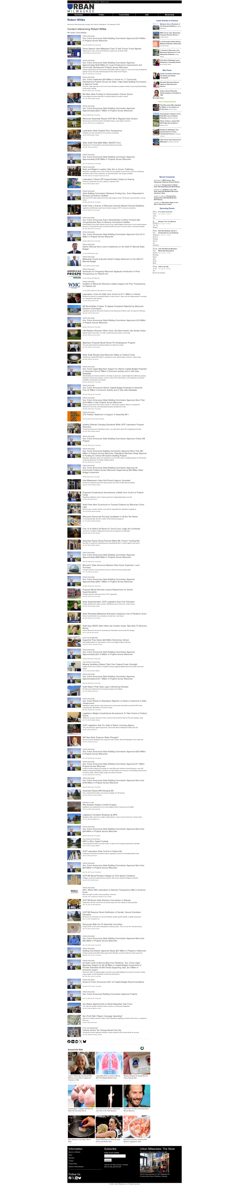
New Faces (167, 70)
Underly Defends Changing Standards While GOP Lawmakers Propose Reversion (113, 425)
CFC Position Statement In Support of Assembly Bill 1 (106, 414)
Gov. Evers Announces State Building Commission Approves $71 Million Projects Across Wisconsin (114, 765)
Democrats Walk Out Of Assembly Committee (102, 924)
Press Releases (81, 32)
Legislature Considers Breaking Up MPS (100, 814)
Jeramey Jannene (96, 53)
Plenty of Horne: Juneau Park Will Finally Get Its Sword (170, 122)
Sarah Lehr (95, 691)
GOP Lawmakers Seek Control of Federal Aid (102, 851)
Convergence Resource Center (100, 175)
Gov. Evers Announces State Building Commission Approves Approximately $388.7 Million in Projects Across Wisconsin (109, 580)
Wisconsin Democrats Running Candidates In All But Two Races (110, 516)
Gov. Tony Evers (96, 45)
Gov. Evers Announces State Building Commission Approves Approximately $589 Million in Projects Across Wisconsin (109, 555)
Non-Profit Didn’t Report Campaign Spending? (102, 1016)
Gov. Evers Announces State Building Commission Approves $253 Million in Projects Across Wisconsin (114, 752)
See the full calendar (159, 273)
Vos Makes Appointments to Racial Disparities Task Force (107, 1003)
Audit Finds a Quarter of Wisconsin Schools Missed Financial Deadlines (113, 205)
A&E (147, 15)
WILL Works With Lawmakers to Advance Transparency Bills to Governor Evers (114, 891)
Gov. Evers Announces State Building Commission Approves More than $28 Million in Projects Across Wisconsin (113, 830)
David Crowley (95, 266)
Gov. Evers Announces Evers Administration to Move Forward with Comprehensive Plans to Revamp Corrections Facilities (111, 221)
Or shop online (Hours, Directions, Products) (153, 1176)
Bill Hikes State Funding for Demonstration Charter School (108, 94)
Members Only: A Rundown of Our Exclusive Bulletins (170, 25)
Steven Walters (96, 670)
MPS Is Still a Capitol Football (95, 841)
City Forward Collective (98, 419)
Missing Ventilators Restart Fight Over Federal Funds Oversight (110, 664)
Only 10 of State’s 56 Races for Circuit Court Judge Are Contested (111, 528)
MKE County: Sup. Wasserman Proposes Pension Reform (170, 34)
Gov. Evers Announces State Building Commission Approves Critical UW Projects (114, 439)
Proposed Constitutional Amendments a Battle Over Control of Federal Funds (113, 493)
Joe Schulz (95, 359)
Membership (169, 15)
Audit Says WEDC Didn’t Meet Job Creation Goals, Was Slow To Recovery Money (115, 626)
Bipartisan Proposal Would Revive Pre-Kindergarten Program (109, 342)
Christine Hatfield (97, 795)
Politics (101, 15)
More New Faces (158, 98)
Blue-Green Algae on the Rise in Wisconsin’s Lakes (166, 203)
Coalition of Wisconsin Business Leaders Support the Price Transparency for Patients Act (114, 284)
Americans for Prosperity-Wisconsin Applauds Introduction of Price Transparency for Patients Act (111, 272)
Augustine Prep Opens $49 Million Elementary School (106, 639)
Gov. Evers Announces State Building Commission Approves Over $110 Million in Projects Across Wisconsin (114, 235)
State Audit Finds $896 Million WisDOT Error (102, 142)
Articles (72, 32)
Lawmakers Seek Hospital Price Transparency (102, 130)
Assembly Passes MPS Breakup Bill (98, 790)
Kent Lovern (95, 253)
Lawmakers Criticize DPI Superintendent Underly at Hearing (108, 179)
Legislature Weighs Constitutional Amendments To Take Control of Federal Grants (115, 714)
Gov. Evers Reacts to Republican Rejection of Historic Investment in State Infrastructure (114, 702)
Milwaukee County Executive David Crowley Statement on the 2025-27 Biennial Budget (113, 260)
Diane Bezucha (96, 904)
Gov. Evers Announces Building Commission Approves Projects (110, 994)
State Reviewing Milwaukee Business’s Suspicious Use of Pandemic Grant (114, 613)
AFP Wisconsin (96, 278)
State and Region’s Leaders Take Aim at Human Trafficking (108, 169)
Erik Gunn (95, 147)
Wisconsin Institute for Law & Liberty (101, 896)
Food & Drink (124, 15)
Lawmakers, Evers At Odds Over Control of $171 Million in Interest (111, 294)
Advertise (71, 1158)
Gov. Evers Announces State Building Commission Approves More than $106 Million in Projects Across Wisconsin (113, 781)
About (70, 1155)
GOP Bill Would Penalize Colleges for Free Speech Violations (109, 875)
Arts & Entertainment (167, 101)
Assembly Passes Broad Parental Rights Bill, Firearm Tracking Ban (111, 540)
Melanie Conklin (96, 1008)
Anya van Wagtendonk (98, 123)
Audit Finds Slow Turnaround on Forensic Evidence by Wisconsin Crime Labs (113, 505)
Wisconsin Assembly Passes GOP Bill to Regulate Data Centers (110, 118)
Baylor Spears (96, 98)
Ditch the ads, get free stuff (112, 1167)
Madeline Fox (96, 819)
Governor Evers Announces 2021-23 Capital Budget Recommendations (113, 981)
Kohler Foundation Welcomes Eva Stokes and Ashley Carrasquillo (170, 76)
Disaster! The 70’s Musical (167, 221)
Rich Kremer (95, 300)
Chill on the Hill (163, 267)
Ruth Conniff (95, 928)
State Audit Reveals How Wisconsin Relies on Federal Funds (109, 354)
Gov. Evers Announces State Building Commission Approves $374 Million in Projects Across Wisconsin (114, 39)
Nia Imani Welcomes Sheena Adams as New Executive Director (169, 84)
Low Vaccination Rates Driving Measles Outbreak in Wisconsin (170, 43)
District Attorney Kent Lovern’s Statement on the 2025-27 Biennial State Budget (113, 247)
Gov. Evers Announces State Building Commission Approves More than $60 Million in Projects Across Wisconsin (113, 866)
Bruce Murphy (96, 809)
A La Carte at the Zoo (165, 212)
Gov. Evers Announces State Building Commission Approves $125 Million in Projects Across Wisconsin (114, 321)
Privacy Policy (73, 1164)
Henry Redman (96, 533)
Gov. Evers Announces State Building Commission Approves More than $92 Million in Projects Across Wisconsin (113, 939)
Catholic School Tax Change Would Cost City (102, 1030)
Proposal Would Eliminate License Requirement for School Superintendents (108, 590)
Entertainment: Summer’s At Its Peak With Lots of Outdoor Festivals (170, 116)
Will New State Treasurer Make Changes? (101, 737)
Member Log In (105, 2)
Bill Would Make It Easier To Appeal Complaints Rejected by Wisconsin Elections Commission (113, 307)
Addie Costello (96, 485)
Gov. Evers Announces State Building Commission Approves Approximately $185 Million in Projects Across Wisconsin (109, 158)
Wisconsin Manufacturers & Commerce (102, 290)
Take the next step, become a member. (116, 1165)
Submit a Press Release (76, 1167)
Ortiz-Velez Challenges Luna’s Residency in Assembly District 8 (170, 62)
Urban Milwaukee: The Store (157, 1149)
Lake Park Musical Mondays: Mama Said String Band (167, 250)
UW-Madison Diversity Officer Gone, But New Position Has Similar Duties (114, 330)
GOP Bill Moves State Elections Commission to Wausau (107, 900)
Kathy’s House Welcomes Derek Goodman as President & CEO (170, 93)
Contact (71, 1161)
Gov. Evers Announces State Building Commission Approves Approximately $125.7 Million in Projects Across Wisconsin (109, 677)
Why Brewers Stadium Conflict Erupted (99, 804)
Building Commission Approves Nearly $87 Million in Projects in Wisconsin (114, 950)
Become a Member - (95, 2)
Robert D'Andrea (96, 511)
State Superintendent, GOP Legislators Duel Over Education (109, 601)
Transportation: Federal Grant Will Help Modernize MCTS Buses (167, 186)
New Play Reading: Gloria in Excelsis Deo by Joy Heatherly (168, 232)
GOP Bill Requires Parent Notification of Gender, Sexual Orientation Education (112, 913)
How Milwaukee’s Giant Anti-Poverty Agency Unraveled (106, 480)
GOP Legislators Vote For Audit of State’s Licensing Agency (108, 725)
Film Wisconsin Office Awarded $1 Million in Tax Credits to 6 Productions (170, 107)
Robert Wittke (76, 20)
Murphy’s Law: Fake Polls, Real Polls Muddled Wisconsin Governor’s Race (166, 191)
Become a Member (74, 1152)
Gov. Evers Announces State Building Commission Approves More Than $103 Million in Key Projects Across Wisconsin (114, 401)
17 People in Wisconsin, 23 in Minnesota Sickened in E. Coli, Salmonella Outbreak (170, 52)
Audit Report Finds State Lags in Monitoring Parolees (105, 686)
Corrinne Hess (96, 210)
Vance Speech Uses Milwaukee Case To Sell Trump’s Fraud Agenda (112, 48)
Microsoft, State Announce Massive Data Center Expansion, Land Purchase (111, 566)
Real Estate (79, 15)
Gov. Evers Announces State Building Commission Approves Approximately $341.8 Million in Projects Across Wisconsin (109, 653)
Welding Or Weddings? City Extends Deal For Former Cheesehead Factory (169, 132)
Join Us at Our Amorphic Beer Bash (78, 2)
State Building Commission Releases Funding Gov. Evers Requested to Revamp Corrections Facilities (113, 194)
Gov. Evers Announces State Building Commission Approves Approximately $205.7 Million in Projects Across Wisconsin (109, 109)
